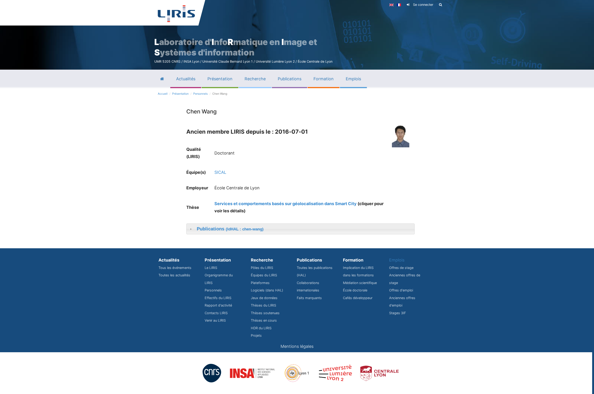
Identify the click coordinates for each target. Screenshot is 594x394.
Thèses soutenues (265, 313)
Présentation (180, 93)
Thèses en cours (264, 320)
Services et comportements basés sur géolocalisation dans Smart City (285, 203)
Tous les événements (174, 268)
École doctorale (355, 290)
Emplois (396, 260)
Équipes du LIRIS (264, 275)
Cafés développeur (357, 298)
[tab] (300, 229)
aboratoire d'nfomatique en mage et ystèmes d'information (235, 47)
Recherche (262, 260)
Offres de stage (401, 268)
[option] (297, 35)
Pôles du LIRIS (262, 268)
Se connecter (423, 4)
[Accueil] (176, 14)
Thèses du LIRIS (263, 305)
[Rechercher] (440, 4)
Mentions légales (297, 346)
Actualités (168, 260)
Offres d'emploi (401, 290)
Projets (256, 335)
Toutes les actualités (174, 275)
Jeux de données (264, 298)
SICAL (220, 172)
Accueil (163, 93)
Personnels (200, 93)
